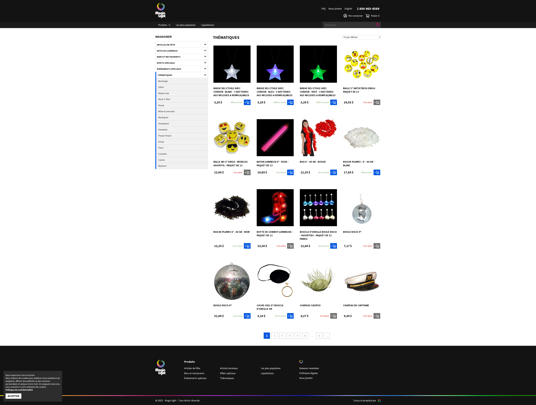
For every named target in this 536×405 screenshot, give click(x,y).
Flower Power (164, 135)
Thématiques (165, 75)
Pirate (161, 105)
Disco (160, 147)
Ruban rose (163, 93)
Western (162, 165)
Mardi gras (163, 117)
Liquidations (207, 25)
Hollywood (163, 123)
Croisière (162, 153)
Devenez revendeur (309, 368)
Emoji (161, 141)
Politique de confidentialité (19, 390)
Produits (162, 25)
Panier (375, 15)
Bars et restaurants (168, 56)
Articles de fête (166, 44)
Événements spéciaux (169, 68)
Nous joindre (335, 8)
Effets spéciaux (166, 62)
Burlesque (163, 81)
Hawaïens (163, 129)
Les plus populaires (186, 25)
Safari (161, 87)
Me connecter (356, 15)
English (348, 8)
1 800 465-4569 (368, 8)
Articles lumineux (167, 50)
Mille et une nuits (166, 111)
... (312, 335)
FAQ (323, 8)
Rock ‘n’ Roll (164, 99)
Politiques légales (308, 373)
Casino (161, 159)
